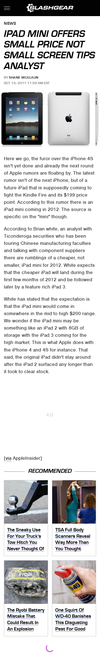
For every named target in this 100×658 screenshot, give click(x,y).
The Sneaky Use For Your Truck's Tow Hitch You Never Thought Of (25, 539)
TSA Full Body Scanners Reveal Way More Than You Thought (72, 539)
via (8, 458)
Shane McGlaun (24, 77)
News (10, 24)
